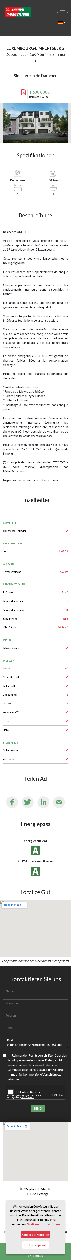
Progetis (37, 1255)
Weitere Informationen (43, 1224)
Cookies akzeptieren (35, 1234)
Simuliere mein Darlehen (35, 75)
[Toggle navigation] (62, 9)
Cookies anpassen (35, 1245)
